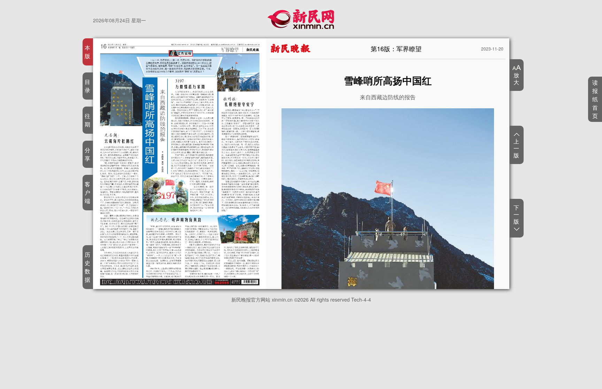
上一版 (516, 148)
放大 (516, 78)
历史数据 (88, 266)
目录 (88, 86)
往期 (88, 120)
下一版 (516, 214)
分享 (88, 154)
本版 (88, 52)
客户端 (88, 192)
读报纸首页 (595, 99)
